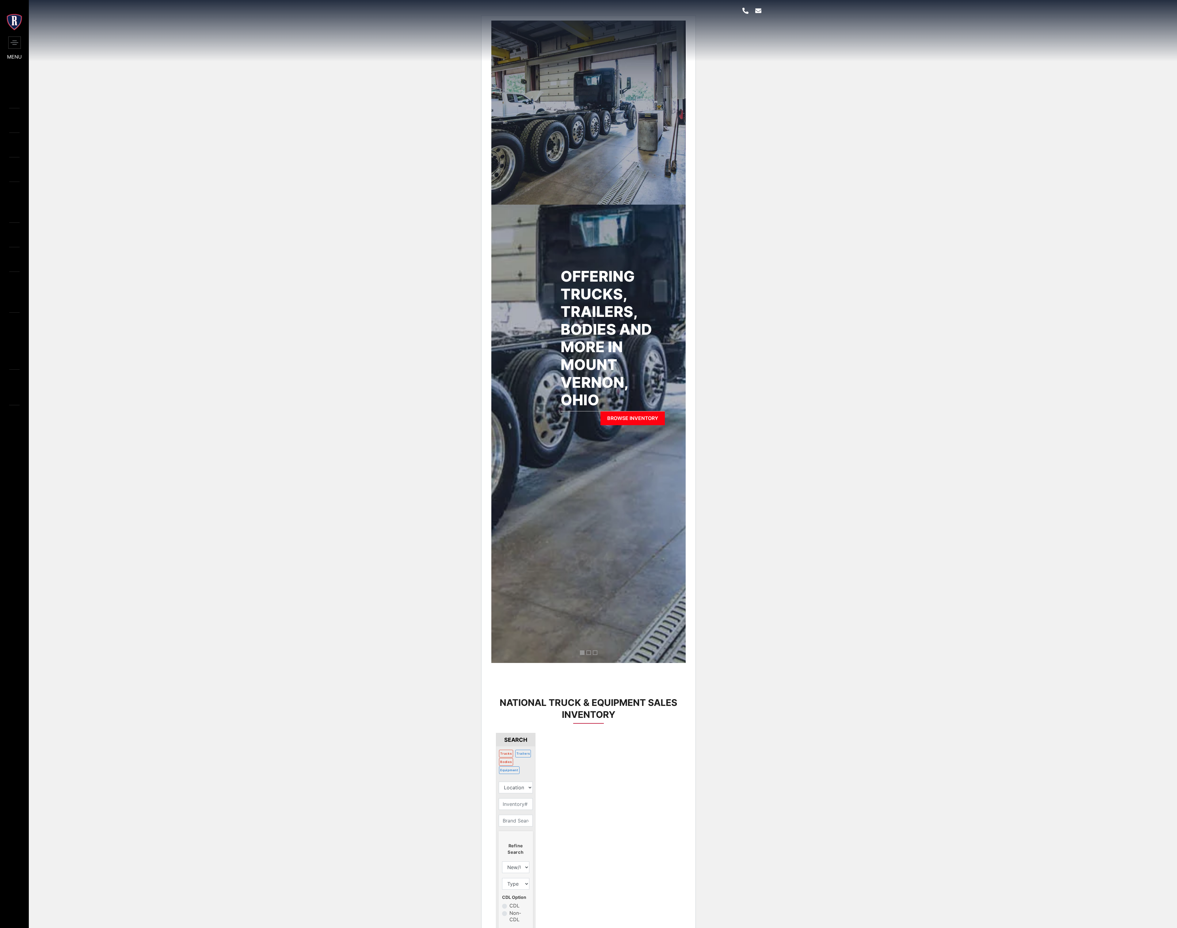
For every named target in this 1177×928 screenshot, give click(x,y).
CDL (514, 906)
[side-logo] (14, 28)
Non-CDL (515, 916)
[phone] (745, 11)
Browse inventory (632, 418)
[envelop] (758, 11)
